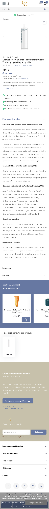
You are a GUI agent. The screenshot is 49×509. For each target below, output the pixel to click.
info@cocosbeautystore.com (14, 408)
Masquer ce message (36, 503)
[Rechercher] (45, 9)
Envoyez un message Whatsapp (17, 401)
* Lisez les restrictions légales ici (13, 437)
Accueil (6, 19)
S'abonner (39, 432)
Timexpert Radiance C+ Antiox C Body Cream (17, 311)
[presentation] (3, 37)
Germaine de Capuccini (11, 57)
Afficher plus (7, 88)
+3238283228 (8, 406)
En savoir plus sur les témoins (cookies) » (25, 507)
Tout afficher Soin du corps (23, 65)
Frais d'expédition (23, 78)
